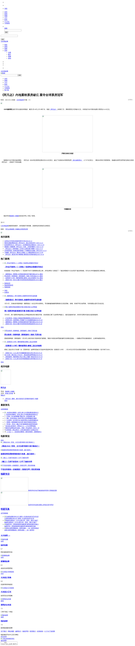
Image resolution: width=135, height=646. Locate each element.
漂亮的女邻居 (6, 605)
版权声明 (25, 631)
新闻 (5, 14)
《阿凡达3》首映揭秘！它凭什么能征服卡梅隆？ (23, 248)
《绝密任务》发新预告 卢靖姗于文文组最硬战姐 (23, 320)
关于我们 (4, 631)
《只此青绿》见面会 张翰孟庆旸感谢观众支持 (22, 318)
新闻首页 (7, 283)
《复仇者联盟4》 (77, 160)
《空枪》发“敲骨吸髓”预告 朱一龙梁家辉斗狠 (20, 416)
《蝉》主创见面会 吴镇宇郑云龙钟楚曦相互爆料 (21, 418)
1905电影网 (4, 41)
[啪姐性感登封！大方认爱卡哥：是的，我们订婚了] (21, 520)
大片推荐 (5, 535)
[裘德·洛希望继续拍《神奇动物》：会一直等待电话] (21, 528)
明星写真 (5, 509)
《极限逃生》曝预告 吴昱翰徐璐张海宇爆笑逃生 (23, 274)
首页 (5, 12)
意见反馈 (4, 636)
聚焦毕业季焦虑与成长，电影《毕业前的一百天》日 (22, 428)
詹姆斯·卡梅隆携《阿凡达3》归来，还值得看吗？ (23, 247)
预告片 (3, 395)
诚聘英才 (18, 631)
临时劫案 (4, 545)
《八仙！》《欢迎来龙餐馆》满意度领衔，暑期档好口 (24, 432)
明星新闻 (7, 287)
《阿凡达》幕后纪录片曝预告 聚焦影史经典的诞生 (24, 254)
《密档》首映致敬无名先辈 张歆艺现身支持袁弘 (21, 422)
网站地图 (11, 631)
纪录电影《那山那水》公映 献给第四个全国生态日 (22, 430)
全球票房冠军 (23, 229)
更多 (5, 50)
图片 (9, 54)
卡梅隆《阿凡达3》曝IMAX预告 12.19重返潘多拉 (23, 252)
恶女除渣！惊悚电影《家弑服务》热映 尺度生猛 (23, 276)
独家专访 (5, 474)
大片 (5, 18)
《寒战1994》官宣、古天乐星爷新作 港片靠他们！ (20, 446)
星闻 (5, 46)
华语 (5, 290)
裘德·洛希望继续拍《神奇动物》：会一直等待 (19, 530)
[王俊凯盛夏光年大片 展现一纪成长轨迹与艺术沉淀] (21, 516)
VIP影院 (7, 23)
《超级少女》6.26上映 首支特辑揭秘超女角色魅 (23, 358)
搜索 (5, 28)
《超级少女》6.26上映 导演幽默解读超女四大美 (23, 353)
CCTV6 (6, 21)
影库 (5, 19)
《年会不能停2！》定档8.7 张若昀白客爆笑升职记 (23, 267)
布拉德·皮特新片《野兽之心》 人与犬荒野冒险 (21, 426)
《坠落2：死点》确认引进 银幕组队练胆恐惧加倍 (21, 424)
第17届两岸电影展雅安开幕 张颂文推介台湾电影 (23, 311)
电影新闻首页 (8, 285)
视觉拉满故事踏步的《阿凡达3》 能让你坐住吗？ (23, 243)
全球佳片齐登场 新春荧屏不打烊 (18, 241)
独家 (5, 48)
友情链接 (40, 631)
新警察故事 (5, 561)
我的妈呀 (4, 621)
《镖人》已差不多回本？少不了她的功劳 (16, 462)
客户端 (6, 90)
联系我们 (33, 631)
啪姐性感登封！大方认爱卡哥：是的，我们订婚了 (20, 522)
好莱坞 (6, 292)
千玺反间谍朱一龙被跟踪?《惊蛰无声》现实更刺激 (20, 469)
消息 (5, 8)
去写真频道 (4, 513)
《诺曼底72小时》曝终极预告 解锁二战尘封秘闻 (23, 278)
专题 (9, 52)
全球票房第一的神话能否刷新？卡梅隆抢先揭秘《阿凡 (25, 250)
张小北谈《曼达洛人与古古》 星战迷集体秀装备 (23, 355)
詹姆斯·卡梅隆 (14, 216)
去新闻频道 (4, 409)
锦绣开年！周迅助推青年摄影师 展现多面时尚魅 (20, 526)
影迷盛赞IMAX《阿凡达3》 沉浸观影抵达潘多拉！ (24, 245)
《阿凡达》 (53, 109)
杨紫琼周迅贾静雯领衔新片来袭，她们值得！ (18, 454)
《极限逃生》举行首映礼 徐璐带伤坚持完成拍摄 (23, 300)
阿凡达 (8, 229)
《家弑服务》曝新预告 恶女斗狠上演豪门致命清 (23, 357)
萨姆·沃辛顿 (9, 393)
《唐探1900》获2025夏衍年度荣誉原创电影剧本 (23, 280)
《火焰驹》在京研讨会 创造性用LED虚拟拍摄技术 (22, 420)
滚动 (9, 58)
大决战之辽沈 (6, 592)
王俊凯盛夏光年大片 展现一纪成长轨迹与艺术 (19, 518)
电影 (5, 45)
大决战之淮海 (6, 577)
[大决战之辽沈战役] (7, 588)
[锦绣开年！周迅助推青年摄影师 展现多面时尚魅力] (21, 524)
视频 (5, 16)
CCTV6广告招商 (49, 631)
